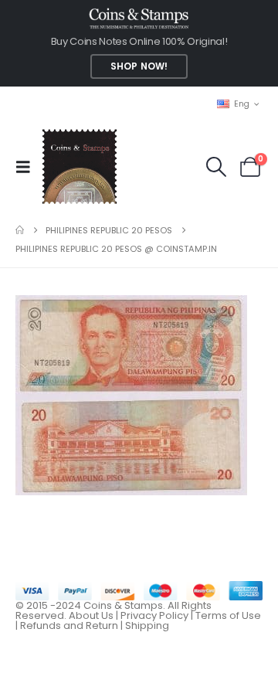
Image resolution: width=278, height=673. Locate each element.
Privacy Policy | (157, 615)
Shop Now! (139, 66)
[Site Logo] (79, 166)
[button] (27, 167)
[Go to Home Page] (19, 230)
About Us (91, 615)
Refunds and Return (69, 625)
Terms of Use (228, 615)
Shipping (147, 625)
